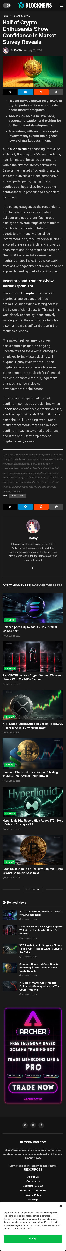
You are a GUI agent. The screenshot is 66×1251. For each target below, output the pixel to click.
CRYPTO (10, 620)
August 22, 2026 (12, 636)
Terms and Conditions (33, 1190)
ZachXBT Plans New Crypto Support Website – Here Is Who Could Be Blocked (41, 930)
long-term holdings (37, 293)
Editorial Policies (33, 1185)
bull (22, 496)
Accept (33, 1238)
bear (13, 496)
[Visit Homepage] (35, 5)
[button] (60, 1206)
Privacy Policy (33, 1195)
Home (5, 16)
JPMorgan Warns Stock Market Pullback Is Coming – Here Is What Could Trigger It (40, 986)
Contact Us (33, 1181)
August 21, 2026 (12, 733)
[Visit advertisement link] (33, 1055)
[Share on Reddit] (41, 92)
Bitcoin (7, 409)
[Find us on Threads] (41, 1125)
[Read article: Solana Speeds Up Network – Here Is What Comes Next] (33, 608)
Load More (33, 890)
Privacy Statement (42, 1246)
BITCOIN (9, 717)
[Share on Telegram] (25, 92)
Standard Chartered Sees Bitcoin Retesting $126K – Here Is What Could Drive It (39, 967)
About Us (33, 1176)
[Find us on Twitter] (25, 1125)
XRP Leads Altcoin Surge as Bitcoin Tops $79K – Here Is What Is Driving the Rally (40, 949)
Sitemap (33, 1199)
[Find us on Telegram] (33, 1125)
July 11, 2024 (35, 50)
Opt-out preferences (22, 1246)
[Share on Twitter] (10, 92)
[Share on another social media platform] (56, 92)
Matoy (18, 50)
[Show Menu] (61, 5)
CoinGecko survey (18, 149)
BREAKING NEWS (21, 16)
